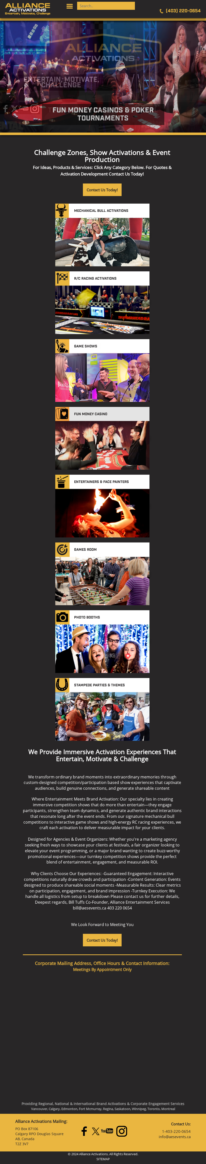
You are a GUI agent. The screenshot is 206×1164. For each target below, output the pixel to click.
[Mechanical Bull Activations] (101, 216)
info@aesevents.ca (175, 1136)
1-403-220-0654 (176, 1131)
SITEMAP (103, 1159)
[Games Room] (85, 555)
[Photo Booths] (87, 623)
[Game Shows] (85, 352)
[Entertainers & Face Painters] (101, 487)
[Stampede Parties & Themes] (99, 691)
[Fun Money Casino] (90, 420)
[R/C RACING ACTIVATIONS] (95, 284)
